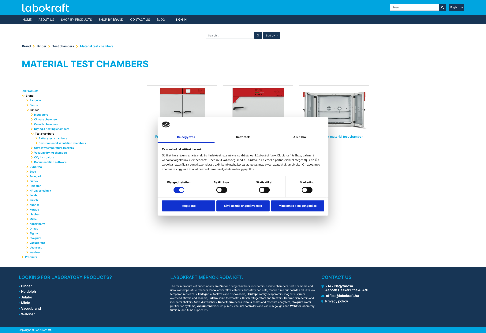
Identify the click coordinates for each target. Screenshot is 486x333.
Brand (26, 46)
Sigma (34, 233)
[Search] (442, 7)
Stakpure (35, 238)
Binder (41, 46)
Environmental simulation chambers (62, 143)
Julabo (34, 195)
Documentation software (50, 162)
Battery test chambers (53, 138)
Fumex (34, 181)
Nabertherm (37, 223)
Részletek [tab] (243, 137)
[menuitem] (27, 19)
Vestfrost (36, 247)
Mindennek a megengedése (298, 206)
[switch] (221, 190)
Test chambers (63, 46)
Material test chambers (97, 46)
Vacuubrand (38, 242)
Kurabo (34, 209)
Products (31, 257)
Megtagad (188, 206)
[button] (271, 35)
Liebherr (35, 214)
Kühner (34, 204)
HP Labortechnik (40, 190)
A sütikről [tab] (300, 137)
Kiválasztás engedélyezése (243, 206)
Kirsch (34, 200)
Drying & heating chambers (51, 128)
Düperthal (36, 166)
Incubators (41, 114)
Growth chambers (46, 124)
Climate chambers (46, 119)
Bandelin (35, 100)
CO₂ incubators (44, 157)
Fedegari (35, 176)
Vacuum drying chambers (51, 152)
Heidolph (35, 185)
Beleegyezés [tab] (186, 137)
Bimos (34, 105)
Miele (33, 219)
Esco (33, 171)
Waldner (35, 252)
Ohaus (34, 228)
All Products (30, 90)
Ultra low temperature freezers (54, 147)
